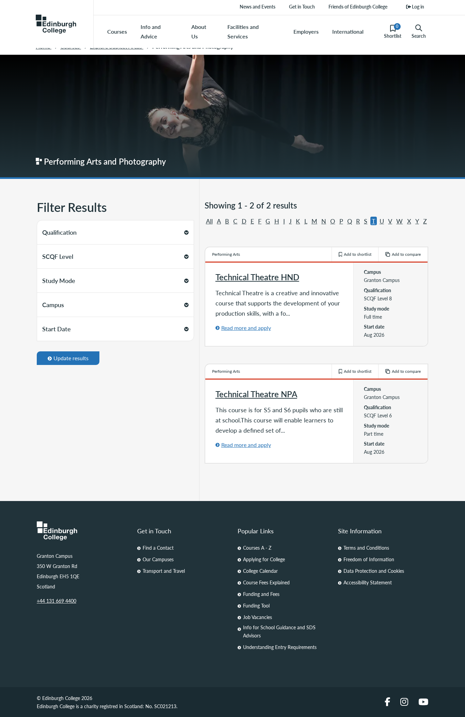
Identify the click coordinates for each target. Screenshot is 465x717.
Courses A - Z (257, 547)
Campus (53, 304)
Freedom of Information (368, 559)
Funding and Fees (261, 593)
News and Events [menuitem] (257, 6)
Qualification (59, 232)
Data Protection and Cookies (373, 570)
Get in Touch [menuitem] (302, 6)
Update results (71, 358)
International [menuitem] (348, 31)
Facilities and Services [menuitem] (243, 31)
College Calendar (260, 570)
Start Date (56, 328)
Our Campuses (158, 559)
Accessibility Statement (367, 582)
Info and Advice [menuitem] (151, 31)
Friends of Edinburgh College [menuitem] (357, 6)
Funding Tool (256, 605)
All (209, 221)
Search (419, 35)
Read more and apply (246, 328)
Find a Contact (158, 547)
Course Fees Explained (266, 582)
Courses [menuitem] (117, 31)
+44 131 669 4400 (56, 600)
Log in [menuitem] (417, 6)
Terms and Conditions (366, 547)
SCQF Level (57, 256)
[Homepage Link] (82, 530)
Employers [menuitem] (306, 31)
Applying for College (264, 559)
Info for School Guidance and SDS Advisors (279, 631)
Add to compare (406, 254)
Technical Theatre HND (257, 277)
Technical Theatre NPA (256, 394)
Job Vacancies (257, 617)
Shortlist (392, 31)
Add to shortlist (357, 254)
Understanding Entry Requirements (280, 647)
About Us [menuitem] (198, 31)
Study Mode (58, 280)
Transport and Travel (164, 570)
